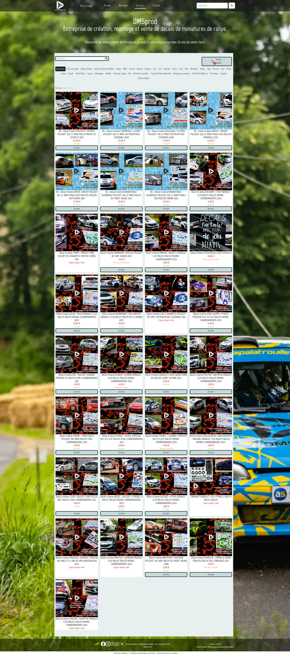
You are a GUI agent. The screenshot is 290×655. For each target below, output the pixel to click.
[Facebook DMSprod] (103, 644)
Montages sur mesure (182, 73)
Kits (130, 73)
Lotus (181, 68)
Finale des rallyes (119, 73)
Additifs (108, 73)
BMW (125, 68)
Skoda (228, 68)
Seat (222, 68)
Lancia (174, 68)
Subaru (63, 73)
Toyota (89, 73)
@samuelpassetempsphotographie (221, 647)
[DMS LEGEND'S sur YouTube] (112, 644)
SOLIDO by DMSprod (200, 73)
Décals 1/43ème (86, 68)
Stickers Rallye (143, 78)
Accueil (107, 5)
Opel (209, 68)
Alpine (118, 68)
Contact (156, 5)
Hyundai (167, 68)
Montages (123, 5)
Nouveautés (60, 68)
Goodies (223, 73)
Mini (186, 68)
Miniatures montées (140, 73)
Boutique (140, 5)
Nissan (202, 68)
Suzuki (70, 73)
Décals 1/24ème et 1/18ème (104, 68)
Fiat (154, 68)
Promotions (214, 73)
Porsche (216, 68)
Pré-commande (73, 68)
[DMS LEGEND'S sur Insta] (108, 644)
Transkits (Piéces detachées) (160, 73)
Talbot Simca (80, 73)
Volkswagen (99, 73)
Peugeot (148, 68)
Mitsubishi (194, 68)
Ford (159, 68)
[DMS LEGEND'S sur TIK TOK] (117, 644)
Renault (140, 68)
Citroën (132, 68)
